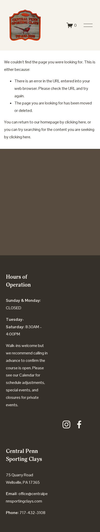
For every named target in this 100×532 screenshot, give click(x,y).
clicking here (75, 122)
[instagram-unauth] (66, 424)
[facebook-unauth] (79, 424)
